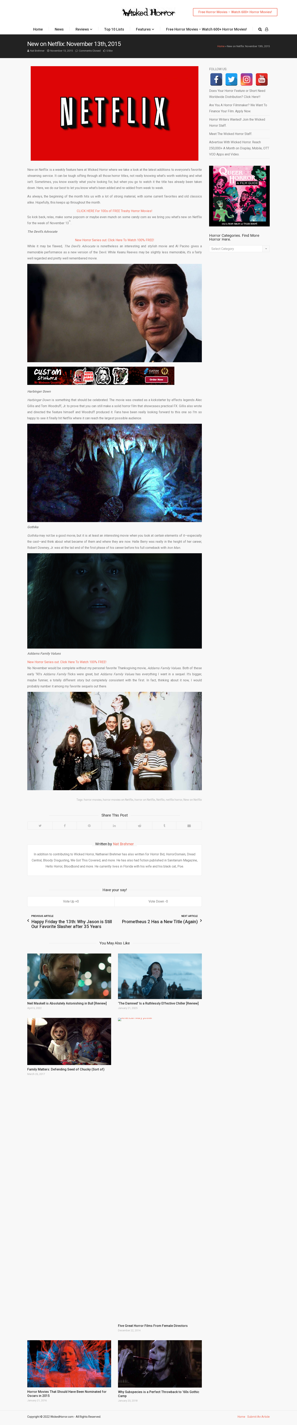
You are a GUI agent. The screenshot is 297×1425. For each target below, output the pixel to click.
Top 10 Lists (114, 29)
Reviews (82, 29)
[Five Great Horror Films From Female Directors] (160, 1169)
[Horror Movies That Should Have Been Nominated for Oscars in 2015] (69, 1363)
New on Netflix (192, 799)
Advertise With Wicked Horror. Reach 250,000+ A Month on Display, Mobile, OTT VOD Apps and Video (239, 148)
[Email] (189, 825)
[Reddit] (139, 825)
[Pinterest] (89, 825)
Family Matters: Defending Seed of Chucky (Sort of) (65, 1069)
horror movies (93, 799)
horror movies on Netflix (118, 799)
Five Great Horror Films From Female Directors (153, 1326)
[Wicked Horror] (149, 12)
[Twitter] (40, 825)
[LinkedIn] (114, 825)
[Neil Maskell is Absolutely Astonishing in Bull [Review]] (69, 976)
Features (143, 29)
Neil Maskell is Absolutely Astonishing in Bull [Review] (67, 1003)
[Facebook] (65, 825)
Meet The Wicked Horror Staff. (230, 134)
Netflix (160, 799)
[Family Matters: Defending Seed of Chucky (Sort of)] (69, 1041)
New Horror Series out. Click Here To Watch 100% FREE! (114, 240)
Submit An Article (258, 1416)
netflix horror (174, 799)
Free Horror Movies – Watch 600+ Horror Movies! (235, 12)
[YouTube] (261, 79)
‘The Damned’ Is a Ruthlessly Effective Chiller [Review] (158, 1003)
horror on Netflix (145, 799)
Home (38, 29)
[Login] (266, 29)
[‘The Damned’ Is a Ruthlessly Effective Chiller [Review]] (160, 976)
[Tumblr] (164, 825)
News (59, 29)
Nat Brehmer (37, 50)
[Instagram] (246, 79)
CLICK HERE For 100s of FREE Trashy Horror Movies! (114, 211)
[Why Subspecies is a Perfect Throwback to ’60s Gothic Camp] (160, 1364)
